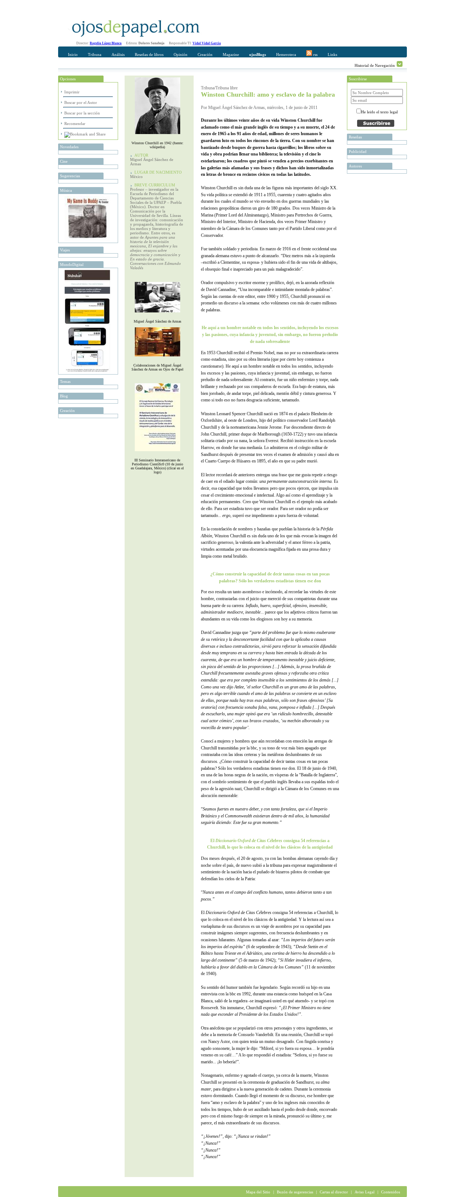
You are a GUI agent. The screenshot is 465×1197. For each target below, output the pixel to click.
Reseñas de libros (149, 54)
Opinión (180, 54)
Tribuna (94, 54)
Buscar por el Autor (80, 102)
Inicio (73, 54)
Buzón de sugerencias (295, 1192)
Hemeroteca (286, 54)
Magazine (231, 54)
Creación (205, 54)
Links (332, 54)
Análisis (118, 54)
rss (315, 54)
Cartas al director (334, 1192)
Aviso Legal (365, 1192)
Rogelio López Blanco (106, 43)
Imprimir (72, 92)
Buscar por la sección (82, 113)
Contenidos (390, 1192)
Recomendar (74, 123)
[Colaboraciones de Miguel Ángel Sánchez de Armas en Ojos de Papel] (157, 358)
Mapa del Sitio (258, 1192)
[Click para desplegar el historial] (399, 64)
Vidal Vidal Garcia (207, 43)
